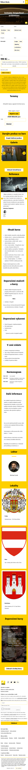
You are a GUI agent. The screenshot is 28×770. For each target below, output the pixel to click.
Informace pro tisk (8, 755)
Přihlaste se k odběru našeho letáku (7, 689)
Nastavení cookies (22, 755)
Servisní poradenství (4, 750)
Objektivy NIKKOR (21, 738)
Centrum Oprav (20, 748)
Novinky (2, 755)
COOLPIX (15, 738)
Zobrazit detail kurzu (14, 170)
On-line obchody (13, 731)
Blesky (2, 743)
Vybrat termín (6, 72)
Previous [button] (3, 153)
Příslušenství (18, 743)
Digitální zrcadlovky (4, 738)
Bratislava (3, 30)
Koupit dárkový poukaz (14, 138)
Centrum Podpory (12, 748)
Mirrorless (11, 738)
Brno (9, 30)
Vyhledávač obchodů (5, 731)
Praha (2, 33)
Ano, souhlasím (18, 768)
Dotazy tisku (15, 755)
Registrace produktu (4, 691)
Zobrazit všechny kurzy (14, 669)
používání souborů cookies (12, 765)
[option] (14, 153)
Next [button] (24, 153)
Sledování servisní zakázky (14, 750)
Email (2, 119)
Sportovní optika (12, 743)
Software (6, 743)
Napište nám (14, 114)
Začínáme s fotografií (9, 302)
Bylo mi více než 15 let (5, 705)
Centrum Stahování (4, 748)
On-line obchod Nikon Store (6, 733)
